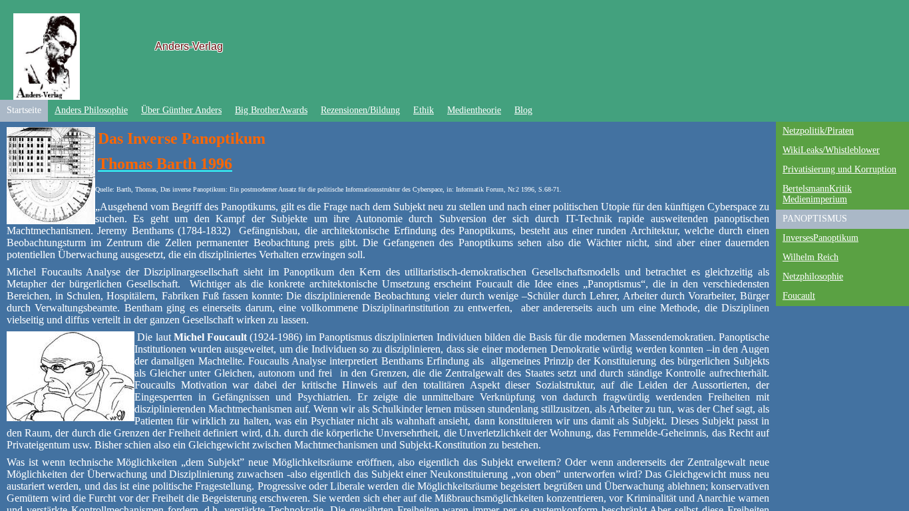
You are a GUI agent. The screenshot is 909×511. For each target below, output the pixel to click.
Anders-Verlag (189, 46)
